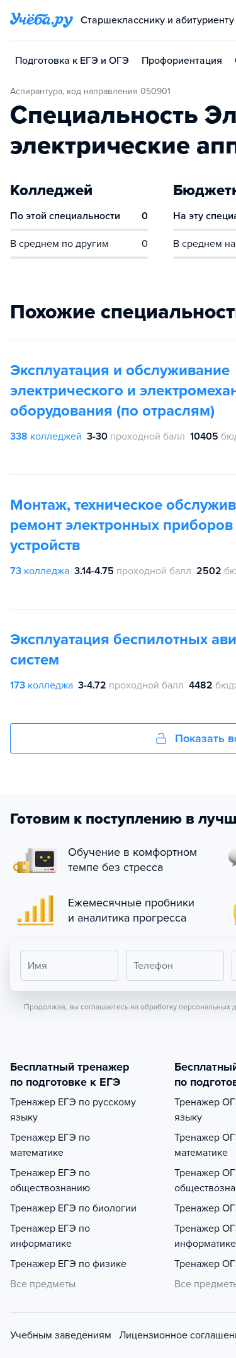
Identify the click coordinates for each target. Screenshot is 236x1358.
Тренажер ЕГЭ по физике (68, 1264)
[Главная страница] (41, 20)
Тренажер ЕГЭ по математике (50, 1145)
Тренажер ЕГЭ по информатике (50, 1236)
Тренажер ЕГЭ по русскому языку (73, 1110)
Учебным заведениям (60, 1335)
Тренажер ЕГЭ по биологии (73, 1208)
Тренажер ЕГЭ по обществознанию (50, 1180)
